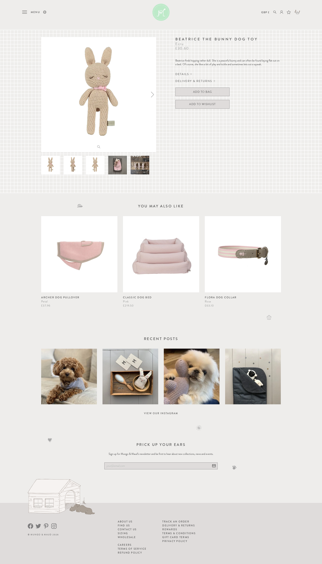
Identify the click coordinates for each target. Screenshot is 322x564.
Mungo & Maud (41, 534)
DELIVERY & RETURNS (194, 81)
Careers (125, 545)
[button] (45, 12)
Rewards (169, 529)
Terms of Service (132, 549)
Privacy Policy (174, 541)
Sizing (123, 533)
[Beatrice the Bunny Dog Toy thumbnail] (50, 165)
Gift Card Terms (175, 537)
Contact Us (127, 529)
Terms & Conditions (179, 533)
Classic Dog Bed (137, 297)
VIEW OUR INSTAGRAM (161, 413)
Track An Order (175, 521)
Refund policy (130, 552)
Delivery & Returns (178, 525)
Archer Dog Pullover (60, 297)
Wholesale (127, 537)
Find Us (124, 525)
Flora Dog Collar (220, 297)
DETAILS (182, 74)
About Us (125, 521)
